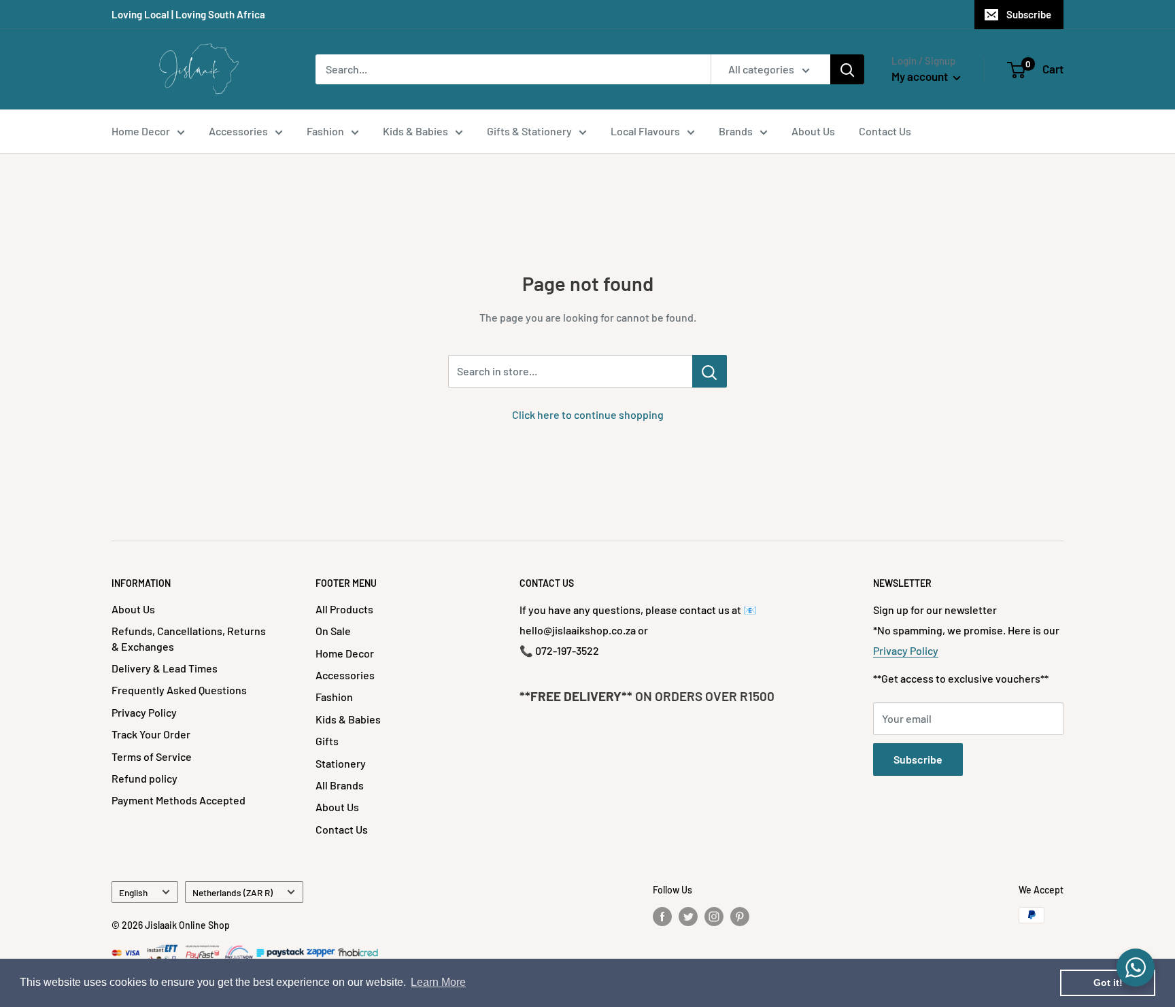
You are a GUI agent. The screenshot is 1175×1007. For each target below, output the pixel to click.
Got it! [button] (1108, 982)
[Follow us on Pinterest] (739, 916)
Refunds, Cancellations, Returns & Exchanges (189, 638)
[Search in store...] (709, 371)
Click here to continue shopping (588, 414)
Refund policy (144, 778)
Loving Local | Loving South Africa (188, 14)
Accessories (238, 130)
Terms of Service (152, 756)
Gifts (327, 740)
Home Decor (141, 130)
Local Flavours (645, 130)
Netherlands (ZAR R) (232, 892)
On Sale (333, 630)
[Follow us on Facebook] (662, 916)
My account (920, 76)
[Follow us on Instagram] (713, 916)
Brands (736, 130)
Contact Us (885, 130)
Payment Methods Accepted (178, 799)
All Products (344, 608)
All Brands (340, 785)
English (133, 892)
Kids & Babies (415, 130)
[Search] (847, 69)
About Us (813, 130)
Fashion (325, 130)
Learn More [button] (438, 982)
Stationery (341, 763)
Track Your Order (151, 734)
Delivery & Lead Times (165, 668)
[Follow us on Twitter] (688, 916)
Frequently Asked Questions (179, 689)
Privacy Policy (144, 712)
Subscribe (1028, 14)
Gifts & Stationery (529, 130)
